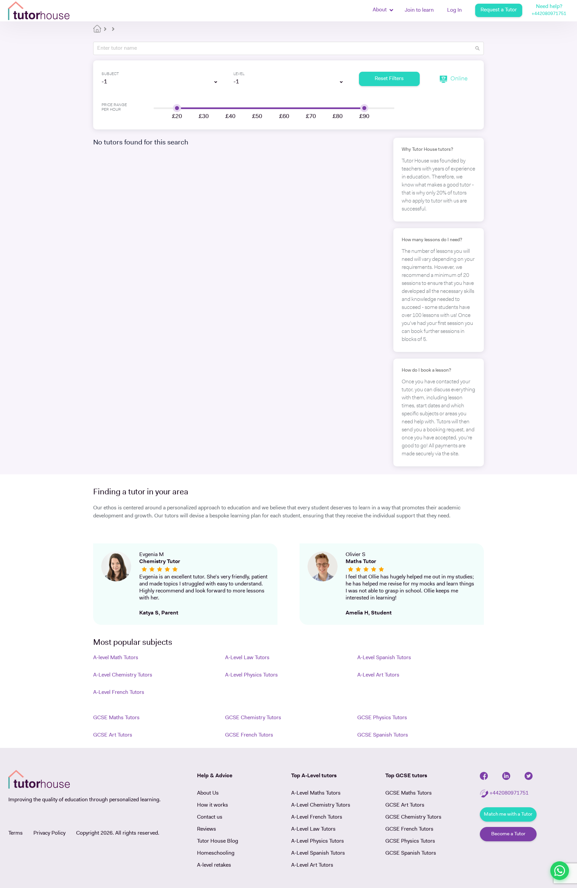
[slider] (177, 108)
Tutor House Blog (217, 841)
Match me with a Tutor (508, 814)
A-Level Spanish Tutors (384, 657)
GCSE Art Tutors (112, 735)
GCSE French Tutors (249, 735)
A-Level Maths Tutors (316, 793)
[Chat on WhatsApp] (559, 870)
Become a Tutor (508, 834)
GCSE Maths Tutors (116, 718)
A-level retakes (214, 865)
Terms (15, 833)
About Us (208, 793)
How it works (212, 805)
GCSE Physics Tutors (382, 718)
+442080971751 (549, 13)
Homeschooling (215, 853)
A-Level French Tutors (118, 692)
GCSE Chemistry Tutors (253, 718)
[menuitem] (419, 11)
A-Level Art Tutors (378, 675)
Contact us (209, 817)
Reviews (206, 829)
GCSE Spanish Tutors (382, 735)
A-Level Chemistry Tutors (122, 675)
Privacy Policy (49, 833)
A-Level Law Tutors (247, 657)
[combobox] (157, 82)
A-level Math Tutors (115, 657)
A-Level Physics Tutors (251, 675)
